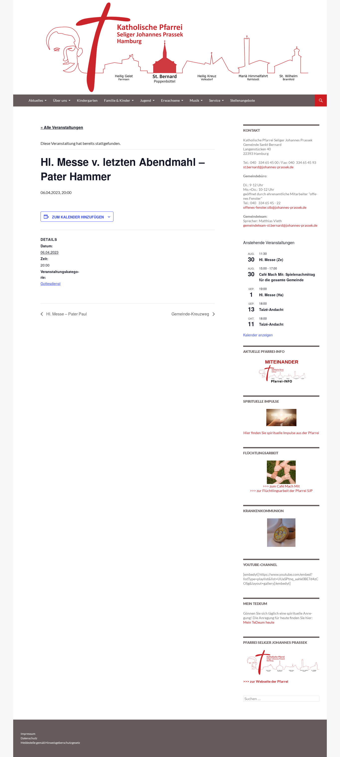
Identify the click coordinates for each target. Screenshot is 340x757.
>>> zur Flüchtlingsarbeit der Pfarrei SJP (281, 490)
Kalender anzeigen (258, 334)
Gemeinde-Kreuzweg (190, 314)
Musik (194, 100)
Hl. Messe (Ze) (271, 259)
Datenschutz (29, 738)
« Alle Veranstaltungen (62, 127)
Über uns (60, 100)
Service (214, 100)
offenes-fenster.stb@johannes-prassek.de (274, 207)
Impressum (28, 734)
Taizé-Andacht (271, 309)
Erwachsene (170, 100)
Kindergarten (87, 100)
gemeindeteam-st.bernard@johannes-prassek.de (280, 225)
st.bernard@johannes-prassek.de (268, 167)
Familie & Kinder (117, 100)
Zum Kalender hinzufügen (78, 216)
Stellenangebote (242, 100)
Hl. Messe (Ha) (271, 294)
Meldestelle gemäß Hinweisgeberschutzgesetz (50, 743)
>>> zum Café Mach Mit (281, 486)
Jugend (145, 100)
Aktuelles (36, 100)
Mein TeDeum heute (258, 622)
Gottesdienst (50, 283)
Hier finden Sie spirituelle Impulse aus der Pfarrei (281, 433)
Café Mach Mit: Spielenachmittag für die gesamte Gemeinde (287, 277)
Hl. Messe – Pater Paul (66, 314)
